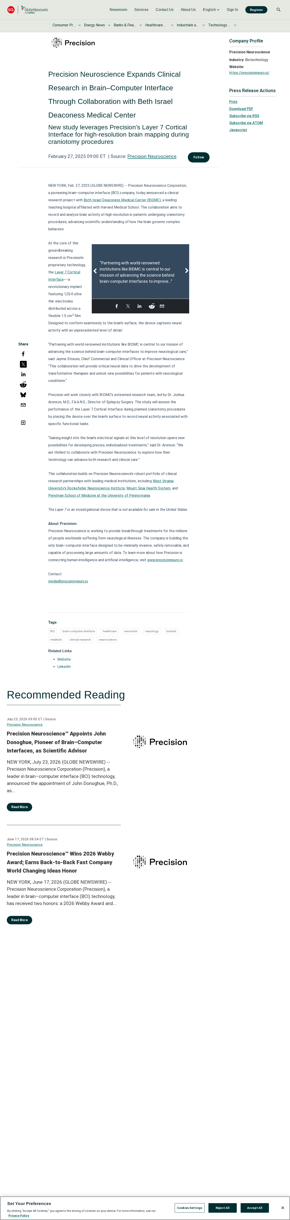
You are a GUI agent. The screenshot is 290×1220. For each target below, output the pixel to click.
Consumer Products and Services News (64, 25)
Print (233, 102)
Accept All (254, 1208)
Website (64, 659)
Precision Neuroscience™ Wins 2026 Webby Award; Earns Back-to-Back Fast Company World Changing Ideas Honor (60, 862)
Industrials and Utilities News (188, 25)
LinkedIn (64, 666)
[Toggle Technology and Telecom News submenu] (235, 25)
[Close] (283, 1208)
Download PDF (241, 109)
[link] (118, 9)
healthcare (109, 631)
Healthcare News (156, 25)
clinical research (80, 639)
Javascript (238, 130)
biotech (171, 631)
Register (256, 10)
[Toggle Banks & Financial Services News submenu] (140, 25)
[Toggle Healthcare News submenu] (172, 25)
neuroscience (107, 639)
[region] (145, 1208)
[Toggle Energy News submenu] (109, 25)
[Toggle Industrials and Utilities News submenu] (203, 25)
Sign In (232, 10)
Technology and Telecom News (219, 25)
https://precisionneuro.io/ (249, 73)
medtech (56, 639)
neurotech (130, 631)
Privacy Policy (18, 1215)
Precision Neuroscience (151, 156)
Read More (19, 807)
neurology (151, 631)
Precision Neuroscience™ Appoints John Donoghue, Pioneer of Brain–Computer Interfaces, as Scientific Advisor (56, 742)
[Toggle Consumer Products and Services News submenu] (79, 25)
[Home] (27, 10)
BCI (52, 631)
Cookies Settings (189, 1208)
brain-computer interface (79, 631)
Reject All (223, 1208)
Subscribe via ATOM (246, 123)
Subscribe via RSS (244, 116)
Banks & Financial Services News (125, 25)
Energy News (94, 25)
